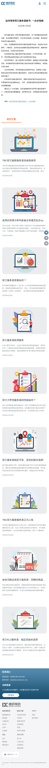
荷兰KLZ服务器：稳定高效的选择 (20, 639)
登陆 (39, 3)
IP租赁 (19, 718)
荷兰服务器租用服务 (13, 340)
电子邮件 (35, 718)
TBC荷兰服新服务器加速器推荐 (19, 160)
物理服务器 (6, 715)
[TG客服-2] (46, 238)
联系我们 (20, 745)
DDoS (4, 724)
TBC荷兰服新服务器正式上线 (17, 519)
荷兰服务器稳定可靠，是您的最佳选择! (23, 460)
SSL (3, 738)
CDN (4, 727)
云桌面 (4, 730)
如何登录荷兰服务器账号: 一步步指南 (22, 101)
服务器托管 (21, 721)
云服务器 (5, 721)
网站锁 (4, 742)
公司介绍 (20, 742)
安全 (3, 734)
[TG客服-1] (46, 232)
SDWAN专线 (21, 715)
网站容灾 (5, 745)
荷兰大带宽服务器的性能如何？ (19, 400)
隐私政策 (20, 748)
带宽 (18, 727)
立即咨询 (11, 695)
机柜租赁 (20, 724)
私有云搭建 (21, 730)
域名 (33, 715)
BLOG (19, 738)
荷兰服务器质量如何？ (14, 280)
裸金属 (4, 718)
